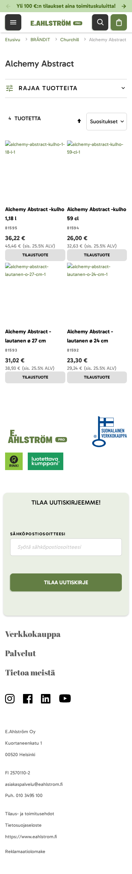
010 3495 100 (29, 795)
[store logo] (38, 443)
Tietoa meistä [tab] (30, 672)
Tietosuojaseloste (23, 825)
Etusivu (13, 40)
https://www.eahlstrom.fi (31, 837)
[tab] (66, 88)
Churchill (70, 40)
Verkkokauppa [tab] (33, 633)
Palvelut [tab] (20, 653)
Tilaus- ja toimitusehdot (29, 814)
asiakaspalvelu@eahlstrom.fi (34, 784)
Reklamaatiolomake (25, 851)
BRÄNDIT (40, 40)
